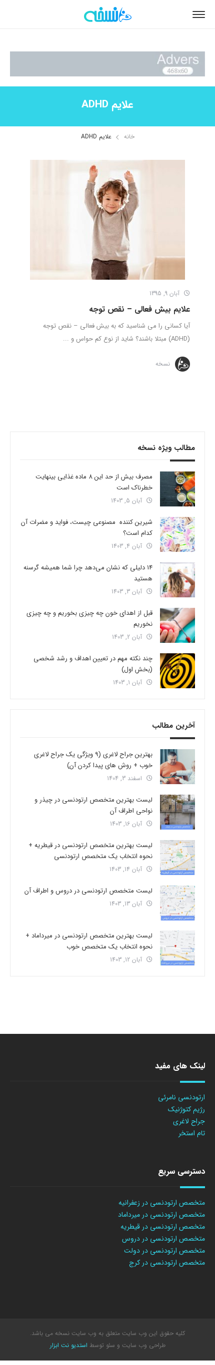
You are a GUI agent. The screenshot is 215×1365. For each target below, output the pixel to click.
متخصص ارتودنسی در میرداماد (161, 1214)
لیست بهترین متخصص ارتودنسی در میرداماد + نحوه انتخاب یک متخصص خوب (89, 941)
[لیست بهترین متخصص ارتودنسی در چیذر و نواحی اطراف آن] (177, 812)
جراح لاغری (189, 1121)
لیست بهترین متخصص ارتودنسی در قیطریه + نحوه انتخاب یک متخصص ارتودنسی (90, 851)
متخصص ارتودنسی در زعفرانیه (161, 1202)
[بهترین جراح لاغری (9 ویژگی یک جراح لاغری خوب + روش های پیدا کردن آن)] (177, 766)
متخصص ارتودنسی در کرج (167, 1262)
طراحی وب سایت (143, 1345)
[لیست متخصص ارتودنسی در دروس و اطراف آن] (177, 903)
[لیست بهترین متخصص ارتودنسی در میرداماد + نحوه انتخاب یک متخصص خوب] (177, 947)
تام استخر (191, 1133)
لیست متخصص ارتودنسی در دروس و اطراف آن (88, 891)
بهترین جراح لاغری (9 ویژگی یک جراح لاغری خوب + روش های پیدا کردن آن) (93, 760)
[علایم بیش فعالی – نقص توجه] (107, 220)
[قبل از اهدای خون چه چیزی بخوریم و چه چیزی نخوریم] (177, 625)
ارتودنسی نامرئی (181, 1097)
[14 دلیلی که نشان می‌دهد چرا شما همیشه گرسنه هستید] (177, 579)
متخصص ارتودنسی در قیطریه (162, 1226)
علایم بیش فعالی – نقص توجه (139, 309)
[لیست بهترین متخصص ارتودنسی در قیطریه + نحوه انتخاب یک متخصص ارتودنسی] (177, 857)
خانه (129, 136)
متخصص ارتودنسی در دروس (163, 1238)
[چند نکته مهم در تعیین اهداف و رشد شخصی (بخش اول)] (177, 670)
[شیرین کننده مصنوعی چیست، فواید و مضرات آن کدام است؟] (177, 534)
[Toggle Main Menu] (198, 14)
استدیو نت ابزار (69, 1345)
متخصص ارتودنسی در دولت (164, 1250)
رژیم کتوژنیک (186, 1109)
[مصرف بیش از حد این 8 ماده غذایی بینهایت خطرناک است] (177, 488)
